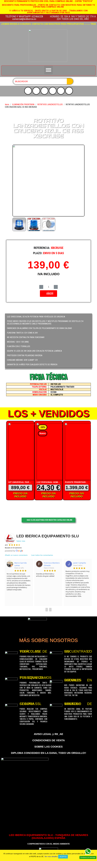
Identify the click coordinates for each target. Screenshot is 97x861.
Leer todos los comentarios (42, 555)
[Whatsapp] (69, 91)
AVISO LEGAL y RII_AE (48, 734)
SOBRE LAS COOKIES (48, 746)
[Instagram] (36, 91)
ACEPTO (63, 857)
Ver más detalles (51, 856)
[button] (15, 180)
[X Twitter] (44, 91)
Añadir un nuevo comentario (16, 555)
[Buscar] (70, 81)
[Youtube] (28, 91)
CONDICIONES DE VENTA (48, 740)
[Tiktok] (61, 91)
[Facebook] (52, 91)
